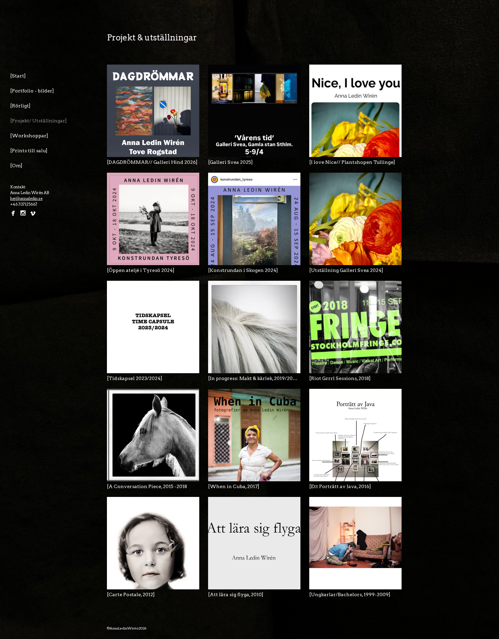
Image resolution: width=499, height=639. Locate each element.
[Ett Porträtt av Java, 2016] (340, 486)
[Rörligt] (20, 105)
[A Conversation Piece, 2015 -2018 (147, 486)
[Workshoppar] (29, 135)
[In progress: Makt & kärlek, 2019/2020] (254, 378)
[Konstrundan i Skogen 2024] (243, 270)
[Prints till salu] (29, 150)
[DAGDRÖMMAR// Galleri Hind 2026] (152, 162)
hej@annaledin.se (26, 198)
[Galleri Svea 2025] (230, 162)
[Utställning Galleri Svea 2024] (346, 270)
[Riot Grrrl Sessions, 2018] (340, 378)
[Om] (16, 165)
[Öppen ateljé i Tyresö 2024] (140, 270)
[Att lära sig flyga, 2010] (235, 594)
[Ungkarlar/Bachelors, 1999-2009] (349, 594)
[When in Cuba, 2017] (233, 486)
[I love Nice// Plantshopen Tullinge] (352, 162)
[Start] (18, 76)
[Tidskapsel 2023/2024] (134, 378)
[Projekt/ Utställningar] (38, 120)
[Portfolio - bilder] (32, 90)
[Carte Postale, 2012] (131, 594)
